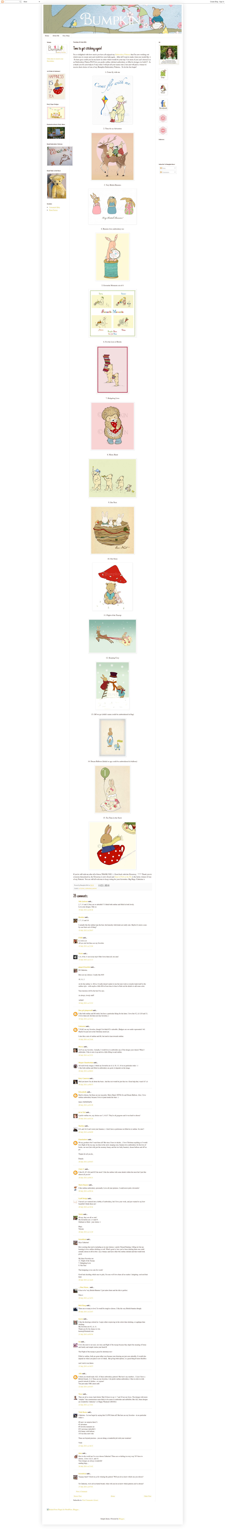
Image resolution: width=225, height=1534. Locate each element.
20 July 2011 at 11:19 (86, 1232)
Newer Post (77, 1496)
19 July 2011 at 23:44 (86, 1039)
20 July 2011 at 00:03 (86, 1071)
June (80, 1453)
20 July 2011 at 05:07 (86, 1162)
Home (47, 36)
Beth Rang (82, 1305)
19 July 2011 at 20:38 (86, 910)
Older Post (147, 1496)
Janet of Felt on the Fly (123, 877)
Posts (163, 168)
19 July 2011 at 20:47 (86, 930)
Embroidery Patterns (122, 54)
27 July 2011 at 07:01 (86, 1487)
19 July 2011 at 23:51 (86, 1055)
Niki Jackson (83, 901)
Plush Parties (53, 210)
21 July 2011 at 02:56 (86, 1334)
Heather (81, 917)
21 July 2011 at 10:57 (86, 1366)
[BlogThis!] (102, 885)
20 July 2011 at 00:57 (86, 1084)
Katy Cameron (84, 1078)
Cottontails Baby (54, 207)
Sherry (81, 1046)
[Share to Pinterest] (108, 885)
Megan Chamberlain (86, 1062)
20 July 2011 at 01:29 (86, 1105)
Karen (81, 1319)
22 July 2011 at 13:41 (86, 1405)
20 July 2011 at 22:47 (86, 1311)
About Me (55, 36)
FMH (80, 937)
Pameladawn (83, 1139)
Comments (165, 172)
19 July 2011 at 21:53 (86, 1003)
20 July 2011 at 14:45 (86, 1280)
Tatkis (81, 1214)
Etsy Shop (66, 36)
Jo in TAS (82, 1112)
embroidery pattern (91, 888)
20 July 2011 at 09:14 (86, 1191)
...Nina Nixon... (84, 1287)
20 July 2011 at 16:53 (86, 1298)
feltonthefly (83, 1092)
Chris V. (81, 1169)
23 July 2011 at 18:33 (86, 1446)
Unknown (82, 1026)
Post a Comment (81, 1491)
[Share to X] (104, 885)
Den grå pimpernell (85, 1010)
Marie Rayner (83, 1185)
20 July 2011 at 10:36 (86, 1207)
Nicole (81, 953)
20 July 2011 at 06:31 (86, 1177)
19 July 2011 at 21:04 (86, 946)
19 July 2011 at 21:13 (86, 960)
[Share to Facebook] (106, 885)
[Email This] (99, 885)
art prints (81, 888)
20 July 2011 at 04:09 (86, 1132)
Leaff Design (83, 1198)
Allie (80, 1373)
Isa (80, 1341)
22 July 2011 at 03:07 (86, 1386)
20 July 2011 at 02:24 (86, 1118)
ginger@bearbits (84, 967)
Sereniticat (82, 1239)
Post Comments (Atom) (90, 1500)
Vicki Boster (83, 1412)
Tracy (80, 1394)
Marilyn (81, 1126)
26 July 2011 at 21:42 (86, 1466)
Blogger (121, 1519)
